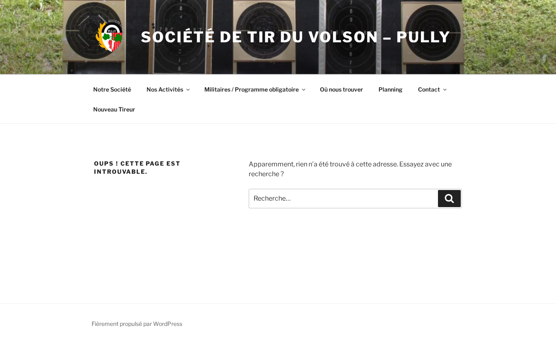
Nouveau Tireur (114, 109)
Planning (391, 89)
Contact (429, 89)
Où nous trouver (341, 89)
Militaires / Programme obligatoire (251, 89)
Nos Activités (165, 89)
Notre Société (112, 89)
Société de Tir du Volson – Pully (296, 37)
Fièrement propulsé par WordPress (137, 323)
